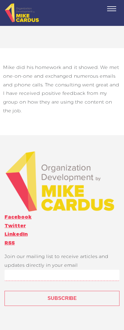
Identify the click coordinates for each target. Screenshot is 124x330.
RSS (10, 243)
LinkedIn (16, 234)
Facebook (18, 217)
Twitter (15, 226)
